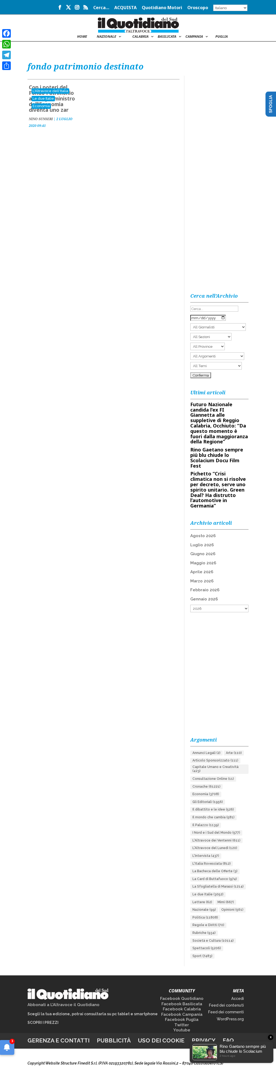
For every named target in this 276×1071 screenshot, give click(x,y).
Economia (41, 106)
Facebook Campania (181, 1014)
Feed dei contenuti (226, 1005)
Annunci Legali (206, 753)
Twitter (181, 1025)
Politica (205, 917)
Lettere (202, 902)
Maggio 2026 (203, 563)
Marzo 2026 (201, 581)
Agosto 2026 (203, 535)
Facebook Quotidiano (181, 998)
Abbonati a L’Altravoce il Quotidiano (63, 1004)
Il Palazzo (205, 825)
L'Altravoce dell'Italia (50, 91)
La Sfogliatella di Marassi (218, 886)
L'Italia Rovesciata (211, 863)
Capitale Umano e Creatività (215, 769)
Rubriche (204, 933)
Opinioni (232, 910)
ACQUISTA (125, 8)
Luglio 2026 (202, 545)
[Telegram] (6, 55)
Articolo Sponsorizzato (215, 760)
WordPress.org (230, 1019)
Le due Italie (43, 98)
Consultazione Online (213, 779)
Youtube (181, 1030)
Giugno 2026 (202, 553)
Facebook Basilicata (181, 1004)
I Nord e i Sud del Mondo (216, 832)
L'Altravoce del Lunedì (214, 848)
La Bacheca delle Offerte (214, 871)
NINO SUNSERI (41, 119)
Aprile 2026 (201, 571)
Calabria (140, 36)
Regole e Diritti (208, 925)
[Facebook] (6, 33)
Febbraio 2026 (204, 589)
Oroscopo (197, 8)
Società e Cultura (213, 941)
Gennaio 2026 (204, 599)
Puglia (221, 36)
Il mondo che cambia (213, 817)
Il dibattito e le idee (213, 809)
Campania (194, 36)
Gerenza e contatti (58, 1040)
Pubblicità (114, 1040)
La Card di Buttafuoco (214, 879)
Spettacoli (206, 948)
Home (82, 36)
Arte (234, 753)
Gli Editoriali (207, 802)
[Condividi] (6, 65)
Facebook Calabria (182, 1009)
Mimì (226, 902)
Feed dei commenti (226, 1012)
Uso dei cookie (161, 1040)
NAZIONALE (106, 36)
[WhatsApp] (6, 44)
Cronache (206, 786)
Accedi (237, 998)
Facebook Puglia (181, 1019)
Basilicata (167, 36)
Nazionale (204, 910)
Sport (202, 956)
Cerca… (101, 8)
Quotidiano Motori (162, 8)
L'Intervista (205, 856)
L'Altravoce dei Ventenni (216, 840)
